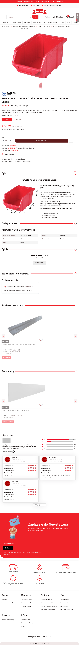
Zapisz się (8, 548)
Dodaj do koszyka (41, 140)
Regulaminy (64, 606)
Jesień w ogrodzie (39, 22)
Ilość (3, 137)
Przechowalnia (26, 606)
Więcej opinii (39, 505)
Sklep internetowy (39, 643)
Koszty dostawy (46, 600)
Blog (68, 22)
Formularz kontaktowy (9, 603)
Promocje (27, 22)
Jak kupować (65, 600)
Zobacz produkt (8, 422)
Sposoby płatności (47, 603)
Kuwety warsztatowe (44, 26)
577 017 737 (47, 637)
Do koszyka (6, 358)
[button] (35, 17)
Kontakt (4, 600)
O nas (23, 626)
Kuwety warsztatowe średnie (61, 26)
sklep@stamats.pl (24, 5)
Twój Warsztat (52, 22)
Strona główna (6, 26)
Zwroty (4, 623)
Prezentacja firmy (27, 623)
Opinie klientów (26, 620)
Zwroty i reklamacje (8, 620)
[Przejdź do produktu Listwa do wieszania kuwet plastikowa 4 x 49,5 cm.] (26, 326)
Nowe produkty (16, 22)
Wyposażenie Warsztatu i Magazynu (24, 26)
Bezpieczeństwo (66, 603)
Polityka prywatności (67, 609)
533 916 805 (36, 5)
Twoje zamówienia (27, 603)
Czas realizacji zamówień (49, 606)
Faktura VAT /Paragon (48, 609)
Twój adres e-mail (8, 543)
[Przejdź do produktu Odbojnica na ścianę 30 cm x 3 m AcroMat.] (26, 391)
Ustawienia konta (26, 600)
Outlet (62, 22)
